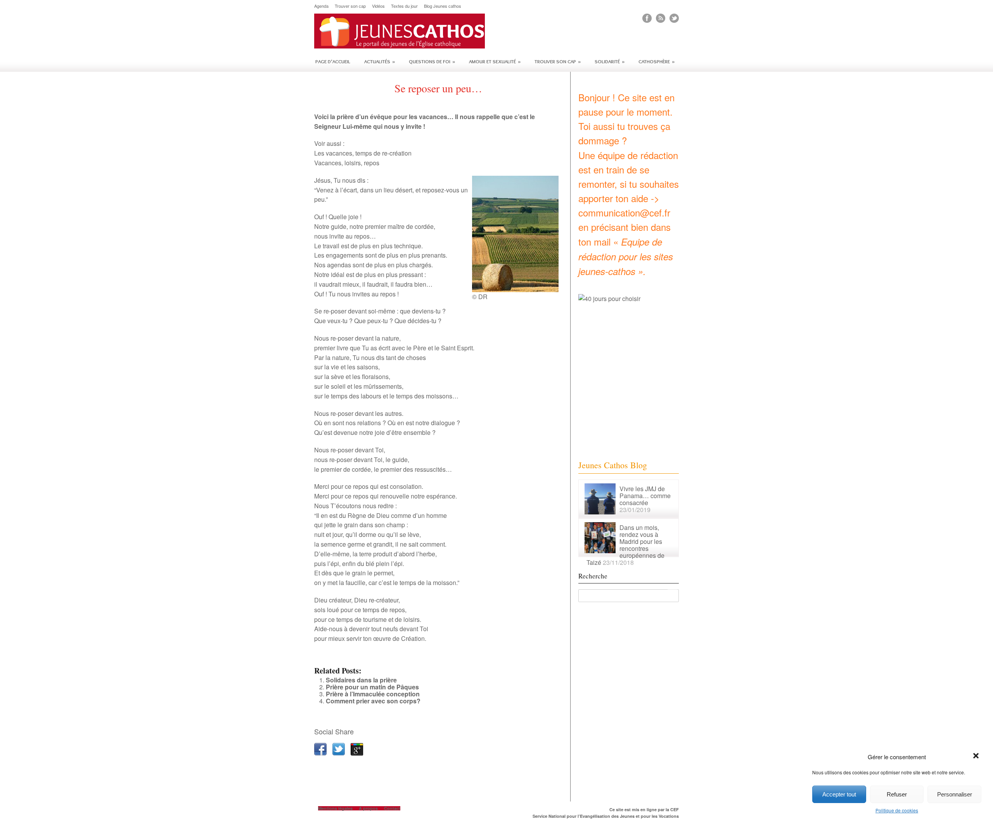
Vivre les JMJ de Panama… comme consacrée (645, 495)
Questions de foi (432, 61)
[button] (976, 756)
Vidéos (378, 6)
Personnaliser (954, 794)
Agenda (321, 6)
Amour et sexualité (495, 61)
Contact (392, 808)
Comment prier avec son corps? (373, 700)
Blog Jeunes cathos (442, 6)
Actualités (379, 61)
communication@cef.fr (624, 212)
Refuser (897, 794)
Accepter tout (839, 794)
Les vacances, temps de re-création (363, 153)
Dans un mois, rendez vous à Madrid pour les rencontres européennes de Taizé (625, 545)
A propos (368, 808)
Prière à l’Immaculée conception (373, 693)
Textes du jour (404, 6)
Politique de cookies (896, 810)
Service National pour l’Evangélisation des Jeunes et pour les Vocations (606, 816)
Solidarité (610, 61)
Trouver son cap (350, 6)
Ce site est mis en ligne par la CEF (644, 809)
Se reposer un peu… (438, 88)
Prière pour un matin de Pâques (372, 686)
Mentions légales (335, 808)
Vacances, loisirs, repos (346, 162)
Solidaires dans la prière (361, 679)
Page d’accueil (332, 61)
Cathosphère (656, 61)
